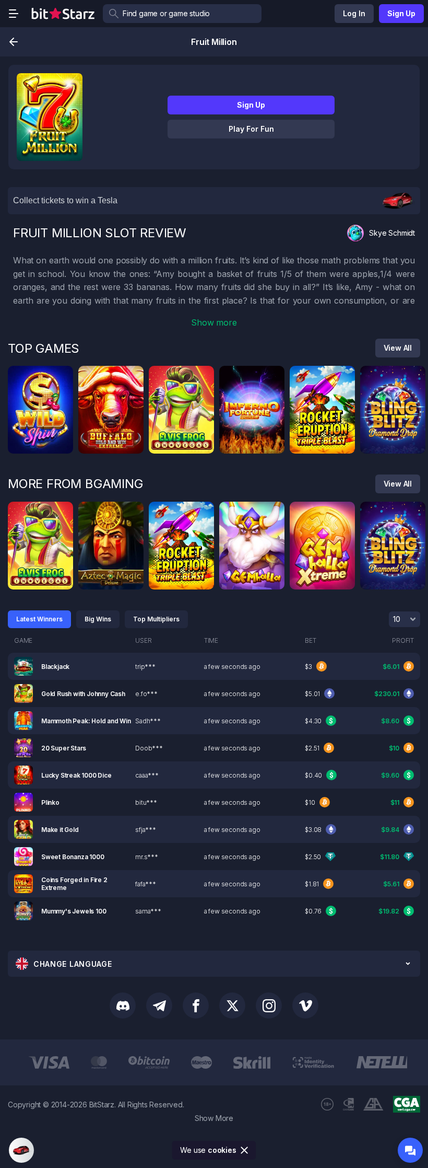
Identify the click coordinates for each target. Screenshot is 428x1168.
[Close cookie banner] (245, 1150)
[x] (232, 1005)
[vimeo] (305, 1005)
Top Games (43, 348)
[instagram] (269, 1005)
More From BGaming (76, 483)
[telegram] (159, 1005)
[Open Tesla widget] (21, 1150)
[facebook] (196, 1005)
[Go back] (13, 41)
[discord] (123, 1005)
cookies (222, 1150)
